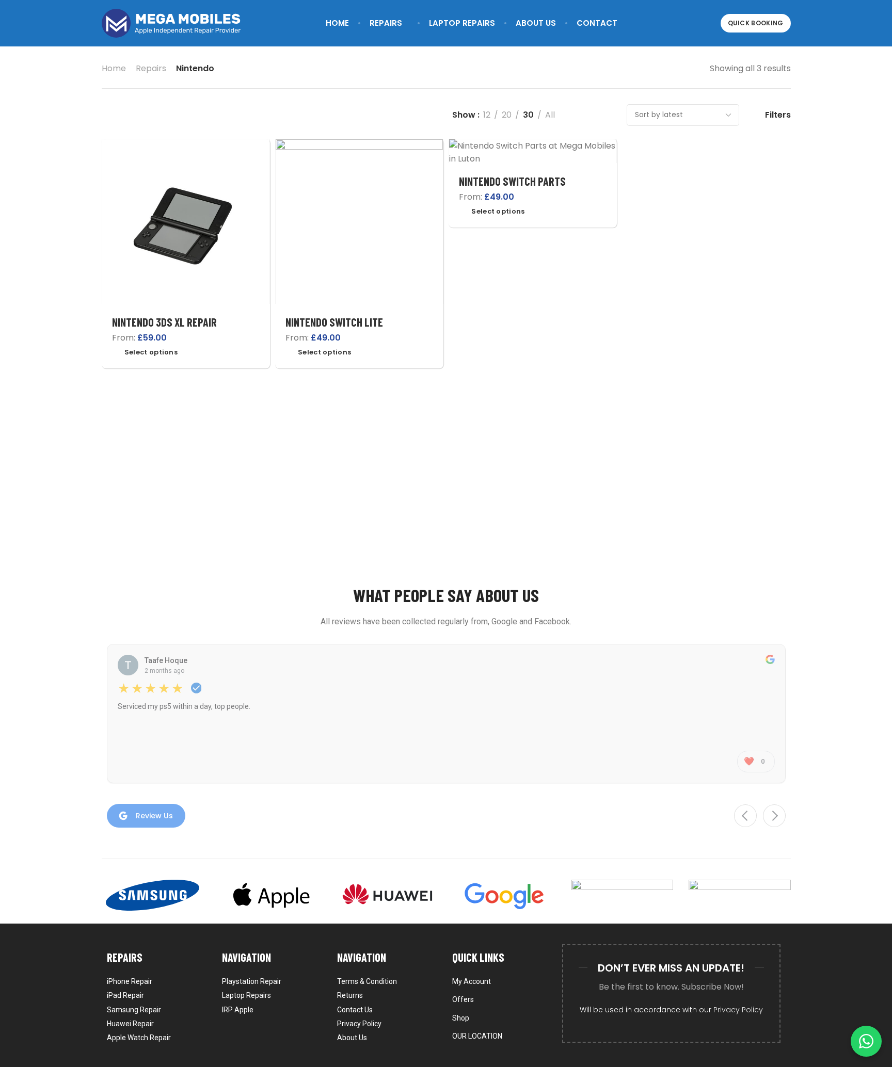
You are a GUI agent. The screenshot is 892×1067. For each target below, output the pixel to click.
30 (528, 115)
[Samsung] (153, 895)
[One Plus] (740, 895)
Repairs (151, 68)
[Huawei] (388, 895)
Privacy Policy (738, 1010)
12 (486, 115)
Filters (778, 115)
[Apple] (270, 895)
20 (507, 115)
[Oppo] (622, 895)
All (550, 115)
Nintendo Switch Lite (334, 322)
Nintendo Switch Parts (512, 181)
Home (114, 68)
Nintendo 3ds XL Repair (164, 322)
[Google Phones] (505, 895)
